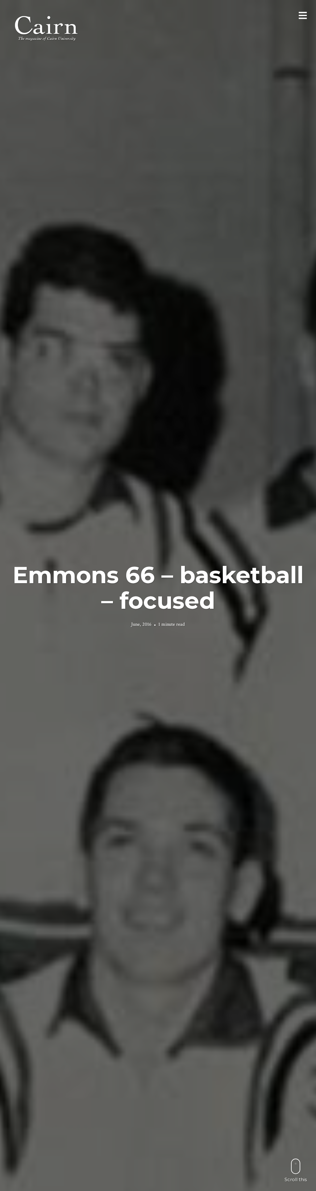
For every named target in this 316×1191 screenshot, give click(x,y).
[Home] (47, 27)
